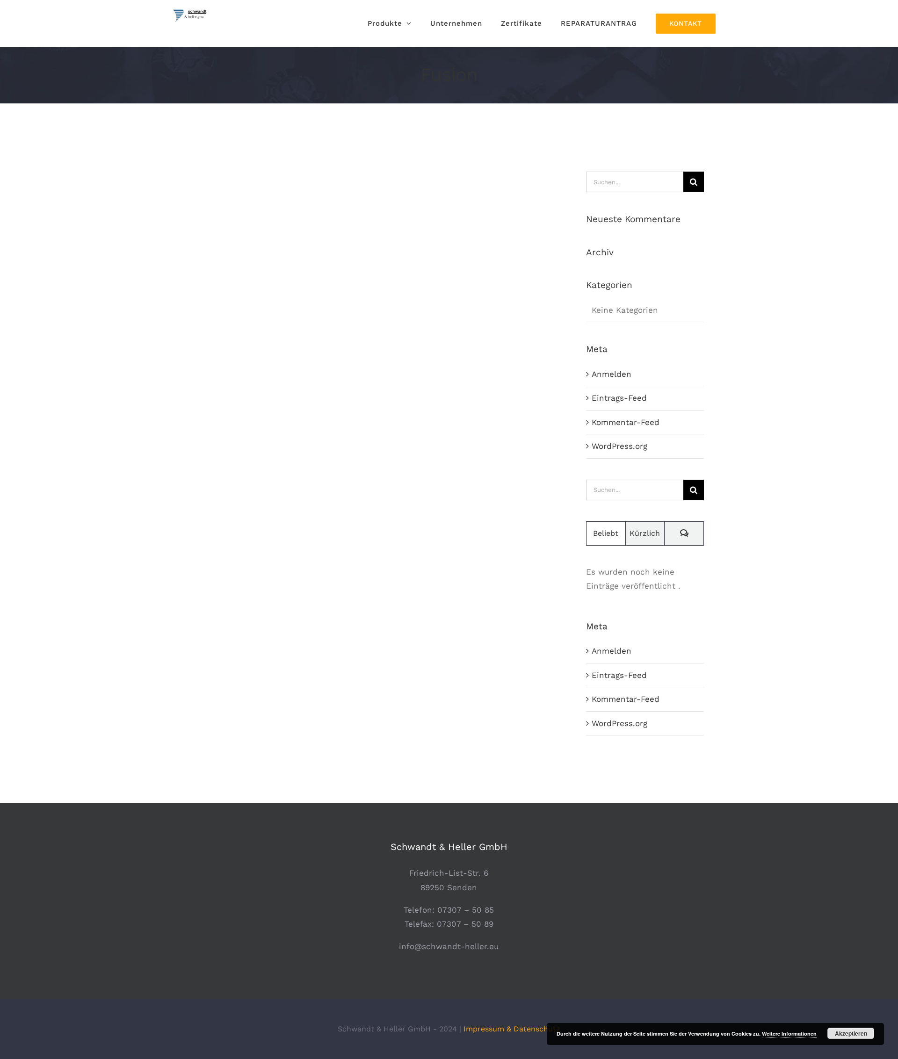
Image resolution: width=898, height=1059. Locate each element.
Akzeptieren (851, 1033)
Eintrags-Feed (619, 398)
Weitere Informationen (789, 1033)
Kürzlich (645, 533)
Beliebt (605, 533)
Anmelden (611, 374)
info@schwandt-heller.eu (449, 946)
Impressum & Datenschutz (511, 1028)
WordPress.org (619, 446)
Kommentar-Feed (625, 422)
